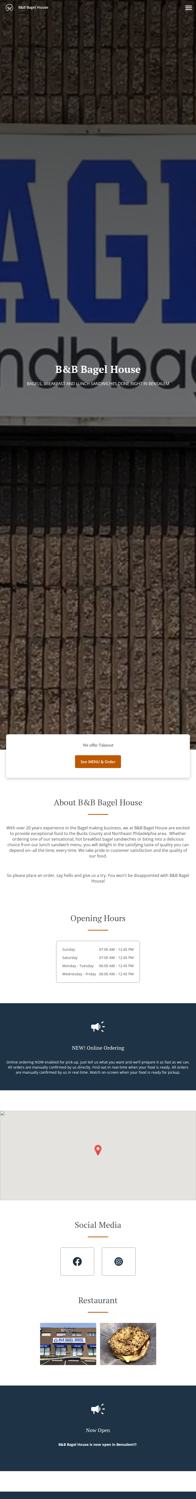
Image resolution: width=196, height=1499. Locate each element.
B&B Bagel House (32, 7)
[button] (188, 8)
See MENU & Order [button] (98, 761)
